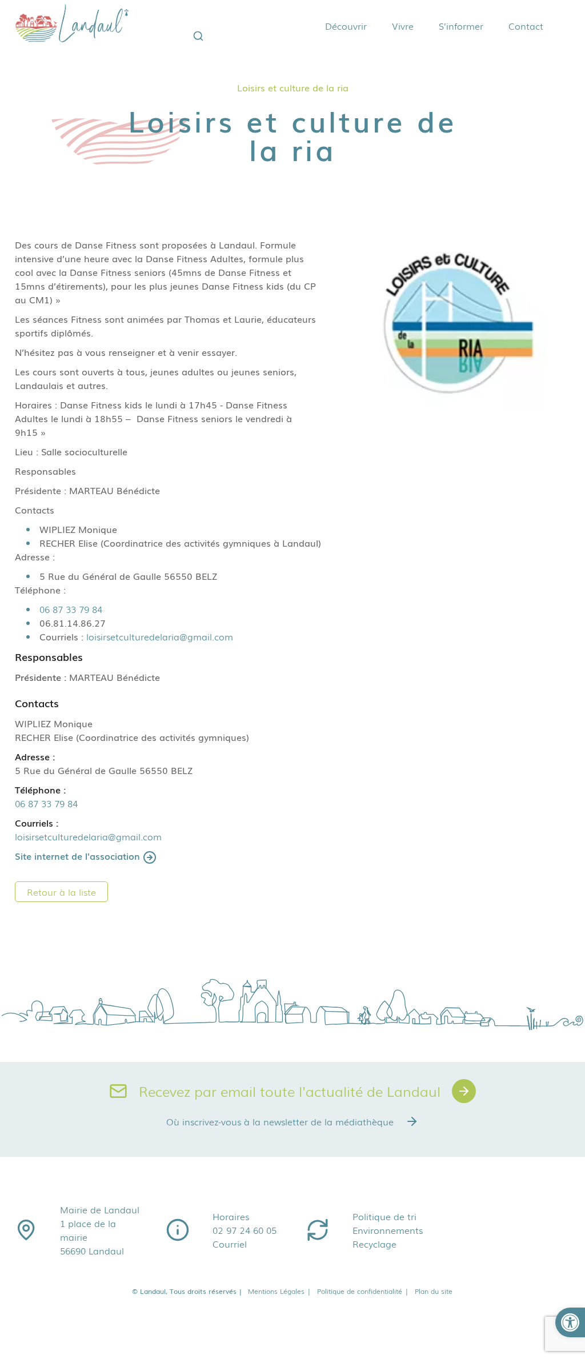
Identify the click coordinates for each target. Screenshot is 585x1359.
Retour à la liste (61, 892)
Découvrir (346, 26)
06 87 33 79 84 (70, 609)
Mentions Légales (279, 1291)
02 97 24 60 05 (245, 1230)
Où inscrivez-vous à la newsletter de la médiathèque (280, 1121)
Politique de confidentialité (363, 1291)
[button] (570, 1322)
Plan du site (433, 1291)
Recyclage (374, 1243)
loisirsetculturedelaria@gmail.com (159, 636)
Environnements (387, 1230)
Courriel (230, 1243)
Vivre (403, 26)
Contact (525, 26)
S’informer (461, 26)
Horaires (231, 1216)
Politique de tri (384, 1216)
